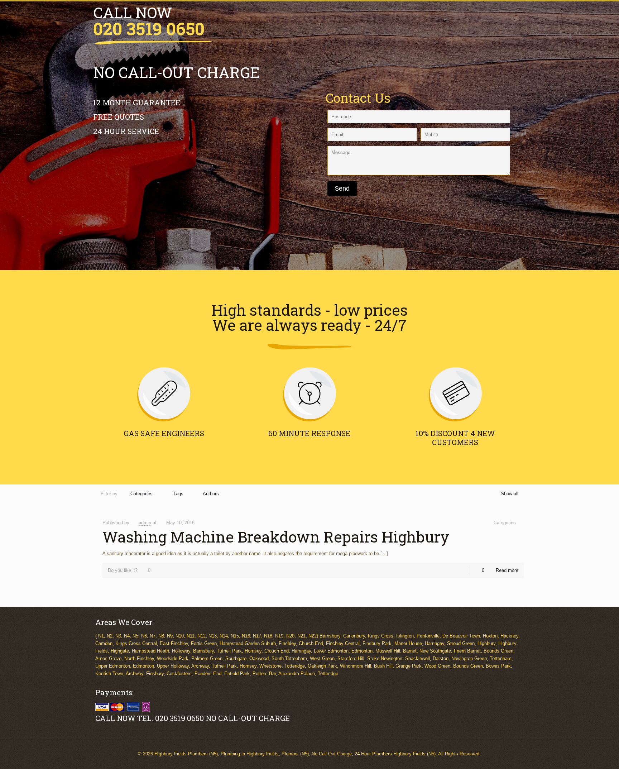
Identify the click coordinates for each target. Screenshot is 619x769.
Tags (178, 493)
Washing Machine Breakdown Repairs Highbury (275, 536)
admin (145, 522)
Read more (507, 570)
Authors (211, 493)
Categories (141, 493)
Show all (509, 493)
